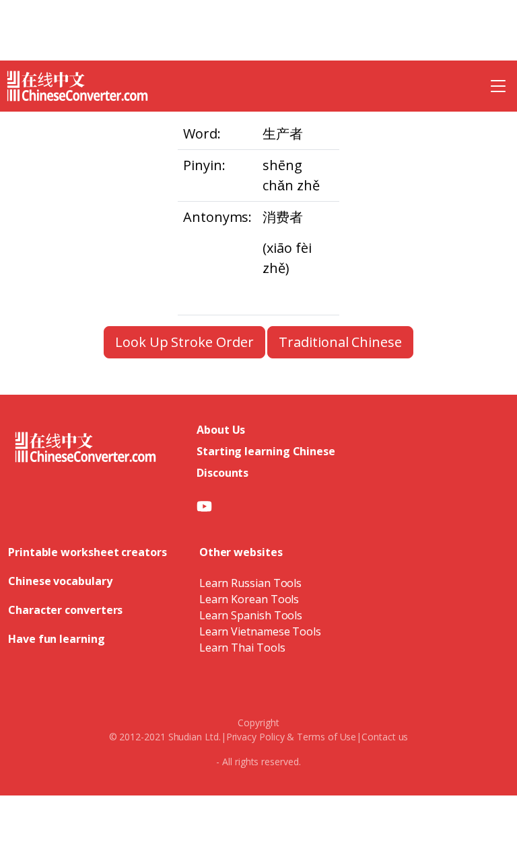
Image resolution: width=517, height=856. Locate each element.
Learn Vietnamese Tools (260, 631)
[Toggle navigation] (498, 86)
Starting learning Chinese (266, 451)
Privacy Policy (255, 736)
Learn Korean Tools (249, 599)
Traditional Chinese (340, 342)
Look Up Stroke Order (184, 342)
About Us (221, 429)
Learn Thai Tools (242, 647)
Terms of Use (326, 736)
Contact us (384, 736)
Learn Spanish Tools (250, 615)
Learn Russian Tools (250, 583)
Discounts (222, 472)
